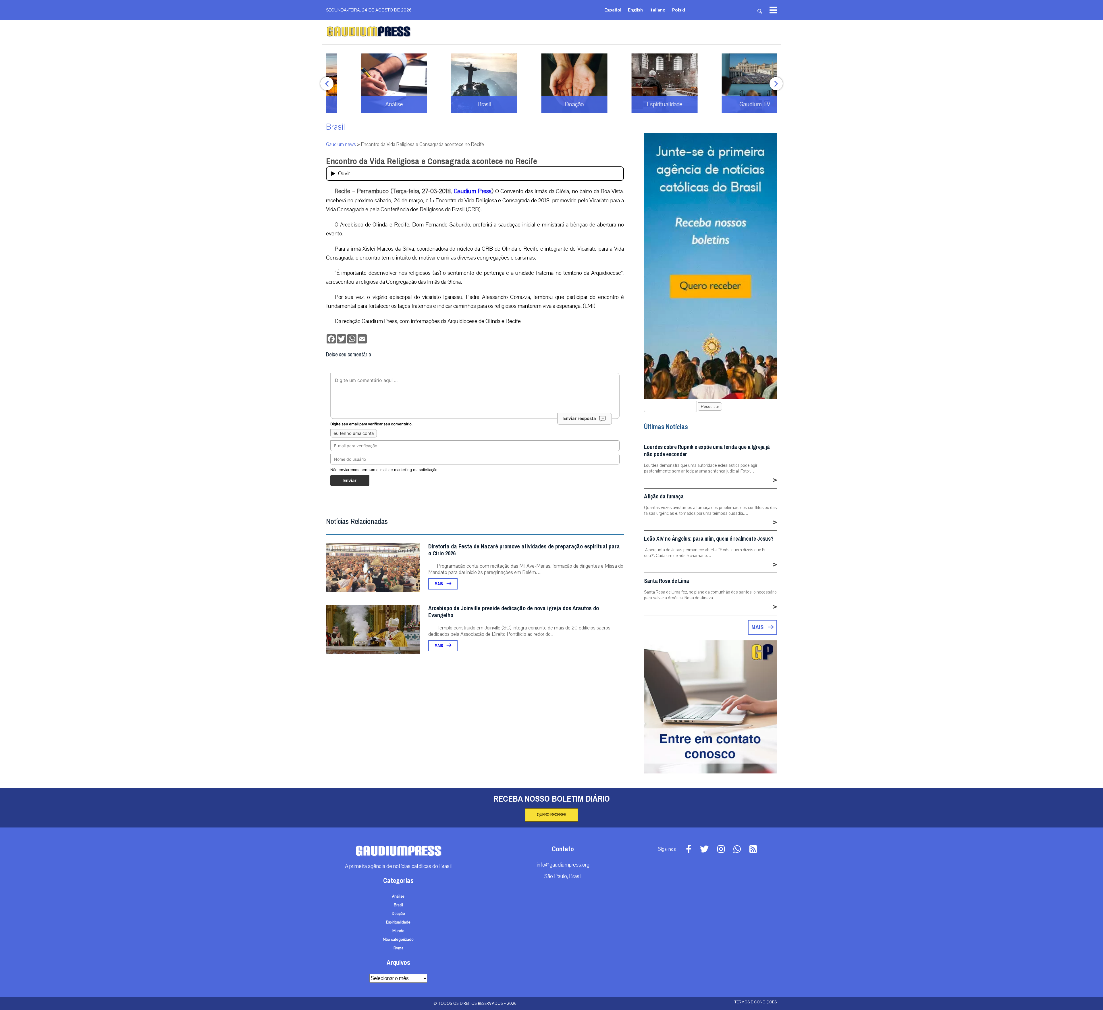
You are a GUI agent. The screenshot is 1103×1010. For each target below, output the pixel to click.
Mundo (398, 931)
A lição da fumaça (664, 496)
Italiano (657, 9)
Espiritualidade (398, 922)
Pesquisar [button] (710, 406)
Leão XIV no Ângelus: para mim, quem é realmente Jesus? (709, 538)
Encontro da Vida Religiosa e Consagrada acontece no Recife (431, 161)
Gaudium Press (473, 191)
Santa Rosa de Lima (666, 581)
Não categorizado (398, 939)
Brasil (335, 127)
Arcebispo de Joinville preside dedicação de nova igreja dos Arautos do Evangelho (513, 612)
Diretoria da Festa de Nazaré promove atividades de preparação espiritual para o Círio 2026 (524, 550)
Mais (439, 583)
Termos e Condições (755, 1002)
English (635, 9)
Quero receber (551, 814)
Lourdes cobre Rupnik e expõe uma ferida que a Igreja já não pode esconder (707, 450)
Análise (398, 896)
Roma (398, 948)
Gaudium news (341, 144)
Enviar (349, 480)
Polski (678, 9)
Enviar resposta (579, 418)
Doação (398, 913)
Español (612, 9)
